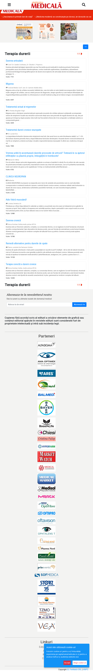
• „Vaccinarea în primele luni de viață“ (17, 17)
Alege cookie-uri (79, 663)
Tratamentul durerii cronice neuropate (23, 129)
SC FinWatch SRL (74, 669)
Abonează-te (79, 304)
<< (86, 47)
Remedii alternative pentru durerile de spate (26, 243)
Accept (67, 663)
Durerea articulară (14, 60)
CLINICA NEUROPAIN (16, 176)
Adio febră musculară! (16, 199)
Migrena (10, 83)
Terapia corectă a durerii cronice (21, 264)
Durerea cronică (13, 220)
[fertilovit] (24, 31)
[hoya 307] (69, 31)
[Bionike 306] (46, 31)
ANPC (85, 669)
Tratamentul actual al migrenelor (21, 106)
